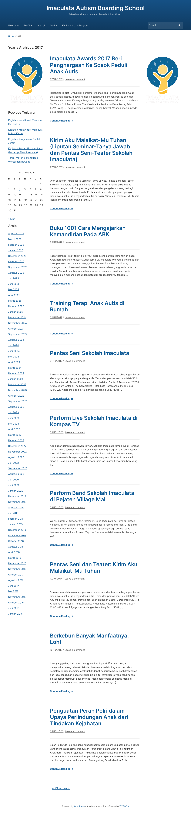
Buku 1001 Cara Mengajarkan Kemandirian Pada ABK (88, 231)
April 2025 (14, 295)
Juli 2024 (13, 345)
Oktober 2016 (16, 602)
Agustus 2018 (16, 546)
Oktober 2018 (16, 540)
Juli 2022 (13, 462)
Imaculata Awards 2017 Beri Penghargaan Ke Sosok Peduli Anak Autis (88, 65)
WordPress (79, 806)
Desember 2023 (17, 384)
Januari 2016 (15, 613)
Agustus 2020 (16, 473)
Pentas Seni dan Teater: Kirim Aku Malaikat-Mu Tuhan (93, 567)
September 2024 (17, 334)
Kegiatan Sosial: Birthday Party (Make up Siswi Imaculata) (25, 150)
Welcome (13, 25)
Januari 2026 (15, 250)
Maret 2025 (14, 300)
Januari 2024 (15, 378)
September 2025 (17, 267)
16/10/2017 (56, 649)
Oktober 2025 (16, 261)
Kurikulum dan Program (75, 25)
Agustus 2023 (16, 406)
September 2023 (17, 401)
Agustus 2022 (16, 457)
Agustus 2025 (16, 272)
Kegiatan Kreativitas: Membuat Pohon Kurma (25, 131)
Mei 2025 (13, 289)
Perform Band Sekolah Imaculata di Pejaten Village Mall (92, 496)
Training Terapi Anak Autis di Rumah (87, 306)
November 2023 (17, 390)
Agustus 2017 (15, 580)
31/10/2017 (56, 360)
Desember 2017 (17, 563)
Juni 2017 (13, 585)
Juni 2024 (14, 350)
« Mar (11, 218)
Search (179, 25)
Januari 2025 (15, 311)
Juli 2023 (13, 412)
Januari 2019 (15, 524)
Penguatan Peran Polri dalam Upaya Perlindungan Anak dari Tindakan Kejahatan (89, 717)
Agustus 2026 (16, 233)
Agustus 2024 (16, 339)
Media (53, 25)
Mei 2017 (13, 591)
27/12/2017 (56, 79)
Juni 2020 (14, 485)
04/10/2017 (56, 731)
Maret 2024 (14, 367)
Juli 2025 (13, 278)
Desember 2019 (17, 496)
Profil (27, 25)
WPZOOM (124, 806)
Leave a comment (75, 79)
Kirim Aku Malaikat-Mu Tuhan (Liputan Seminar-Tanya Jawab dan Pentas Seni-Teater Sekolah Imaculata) (91, 150)
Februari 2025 (16, 306)
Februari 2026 (16, 244)
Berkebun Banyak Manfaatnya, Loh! (89, 638)
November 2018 (17, 535)
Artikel (41, 25)
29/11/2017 (56, 242)
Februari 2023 (16, 440)
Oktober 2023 (16, 395)
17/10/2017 (56, 578)
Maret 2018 (14, 557)
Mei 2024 (13, 356)
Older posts (61, 788)
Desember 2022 (17, 445)
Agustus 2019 (16, 507)
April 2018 (14, 552)
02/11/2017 (56, 317)
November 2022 (17, 451)
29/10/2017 (56, 432)
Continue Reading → (61, 120)
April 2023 (14, 429)
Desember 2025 (17, 255)
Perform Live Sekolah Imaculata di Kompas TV (93, 421)
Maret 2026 (14, 239)
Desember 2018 (17, 529)
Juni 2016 (13, 608)
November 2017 (17, 568)
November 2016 (17, 596)
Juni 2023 (14, 418)
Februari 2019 (16, 518)
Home (11, 36)
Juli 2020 (13, 479)
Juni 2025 (14, 283)
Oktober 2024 (16, 328)
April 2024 (14, 362)
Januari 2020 (15, 490)
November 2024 (17, 322)
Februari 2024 (16, 373)
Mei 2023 (13, 423)
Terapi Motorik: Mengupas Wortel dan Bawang (23, 159)
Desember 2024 (17, 317)
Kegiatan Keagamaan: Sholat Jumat (24, 141)
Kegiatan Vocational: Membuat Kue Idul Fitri (25, 122)
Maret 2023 (14, 434)
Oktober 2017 (16, 574)
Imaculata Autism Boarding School (95, 8)
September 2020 (17, 468)
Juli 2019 (13, 513)
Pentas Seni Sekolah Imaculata (89, 353)
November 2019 (17, 501)
